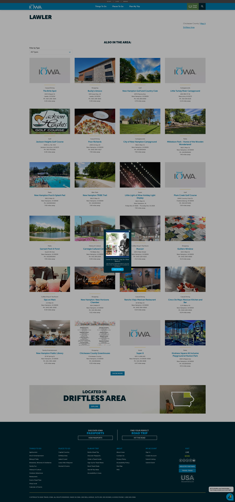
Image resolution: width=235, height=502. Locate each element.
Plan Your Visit (117, 269)
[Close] (129, 231)
